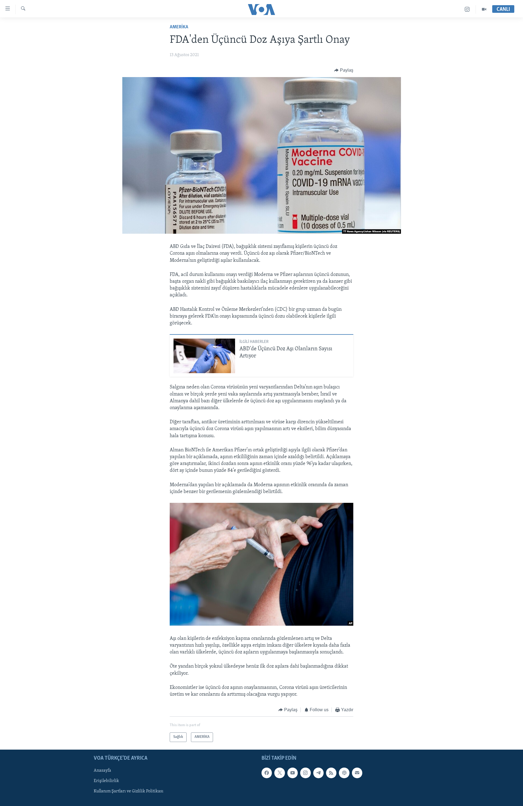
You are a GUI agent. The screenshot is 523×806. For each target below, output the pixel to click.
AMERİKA (179, 27)
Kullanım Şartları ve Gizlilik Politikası (128, 791)
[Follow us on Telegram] (318, 773)
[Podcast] (344, 773)
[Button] (343, 70)
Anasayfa (102, 770)
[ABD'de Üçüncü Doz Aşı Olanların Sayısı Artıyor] (204, 356)
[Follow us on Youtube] (292, 773)
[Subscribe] (357, 773)
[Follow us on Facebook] (267, 773)
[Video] (484, 9)
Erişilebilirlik (106, 781)
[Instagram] (467, 9)
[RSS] (331, 773)
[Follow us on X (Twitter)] (279, 773)
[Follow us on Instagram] (305, 773)
